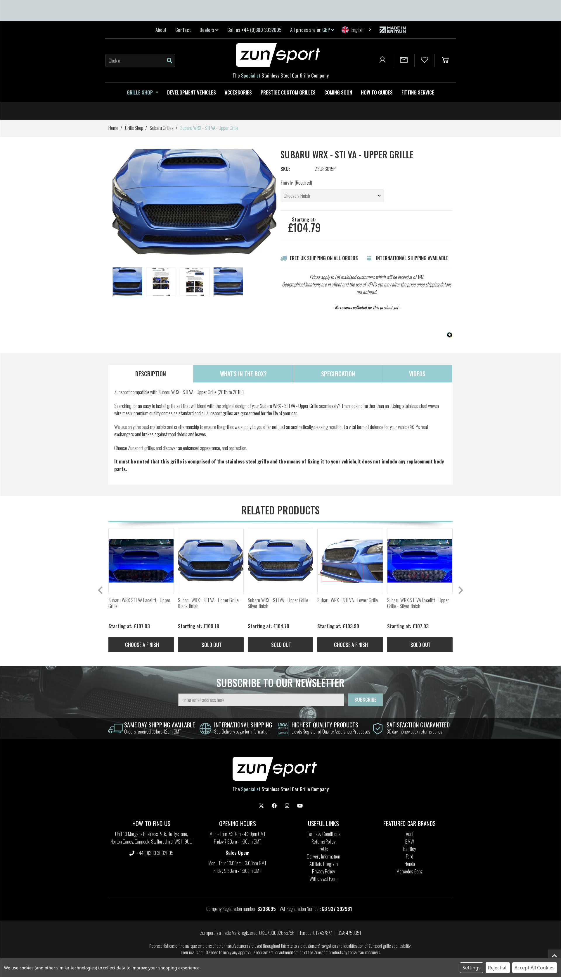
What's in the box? (243, 373)
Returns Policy (323, 841)
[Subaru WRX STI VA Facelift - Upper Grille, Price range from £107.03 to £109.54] (141, 560)
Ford (409, 856)
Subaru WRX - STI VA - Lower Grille (347, 600)
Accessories (238, 92)
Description (150, 373)
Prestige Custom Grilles (288, 92)
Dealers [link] (207, 29)
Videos (417, 373)
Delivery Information (323, 856)
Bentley (409, 848)
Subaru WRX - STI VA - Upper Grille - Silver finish (279, 603)
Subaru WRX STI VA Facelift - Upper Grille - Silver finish (418, 603)
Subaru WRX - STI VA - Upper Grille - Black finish (209, 603)
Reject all (498, 967)
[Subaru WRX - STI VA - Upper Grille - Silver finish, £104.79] (280, 560)
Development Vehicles (191, 92)
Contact (183, 29)
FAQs (323, 848)
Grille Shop (140, 92)
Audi (409, 833)
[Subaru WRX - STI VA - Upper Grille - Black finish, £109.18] (210, 560)
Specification (338, 373)
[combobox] (357, 29)
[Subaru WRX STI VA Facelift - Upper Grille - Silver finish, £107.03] (419, 560)
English (357, 29)
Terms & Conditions (323, 833)
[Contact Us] (403, 60)
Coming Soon (338, 92)
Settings (472, 967)
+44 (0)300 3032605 (154, 852)
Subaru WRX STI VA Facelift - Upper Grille (139, 603)
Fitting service (417, 92)
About (161, 29)
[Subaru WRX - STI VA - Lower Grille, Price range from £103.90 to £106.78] (350, 560)
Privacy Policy (323, 871)
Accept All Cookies (535, 967)
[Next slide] (460, 590)
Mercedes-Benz (409, 871)
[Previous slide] (101, 590)
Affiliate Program (323, 863)
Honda (409, 863)
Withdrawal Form (323, 878)
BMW (409, 841)
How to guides (377, 92)
